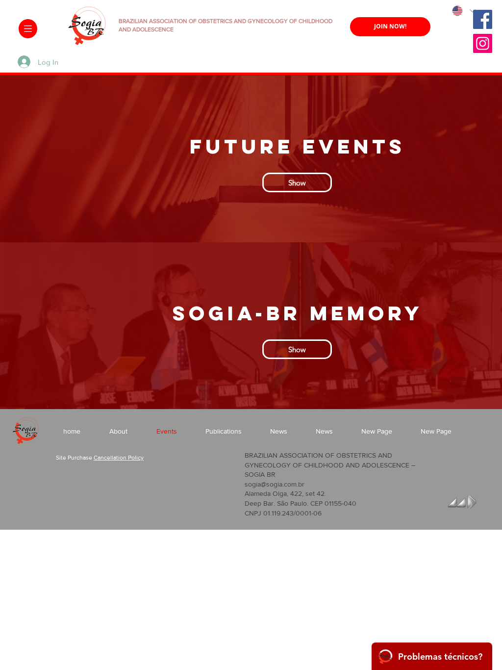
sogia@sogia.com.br (274, 484)
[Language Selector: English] (463, 11)
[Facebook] (482, 19)
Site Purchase (74, 457)
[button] (28, 28)
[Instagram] (482, 43)
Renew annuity (390, 48)
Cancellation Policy (119, 457)
